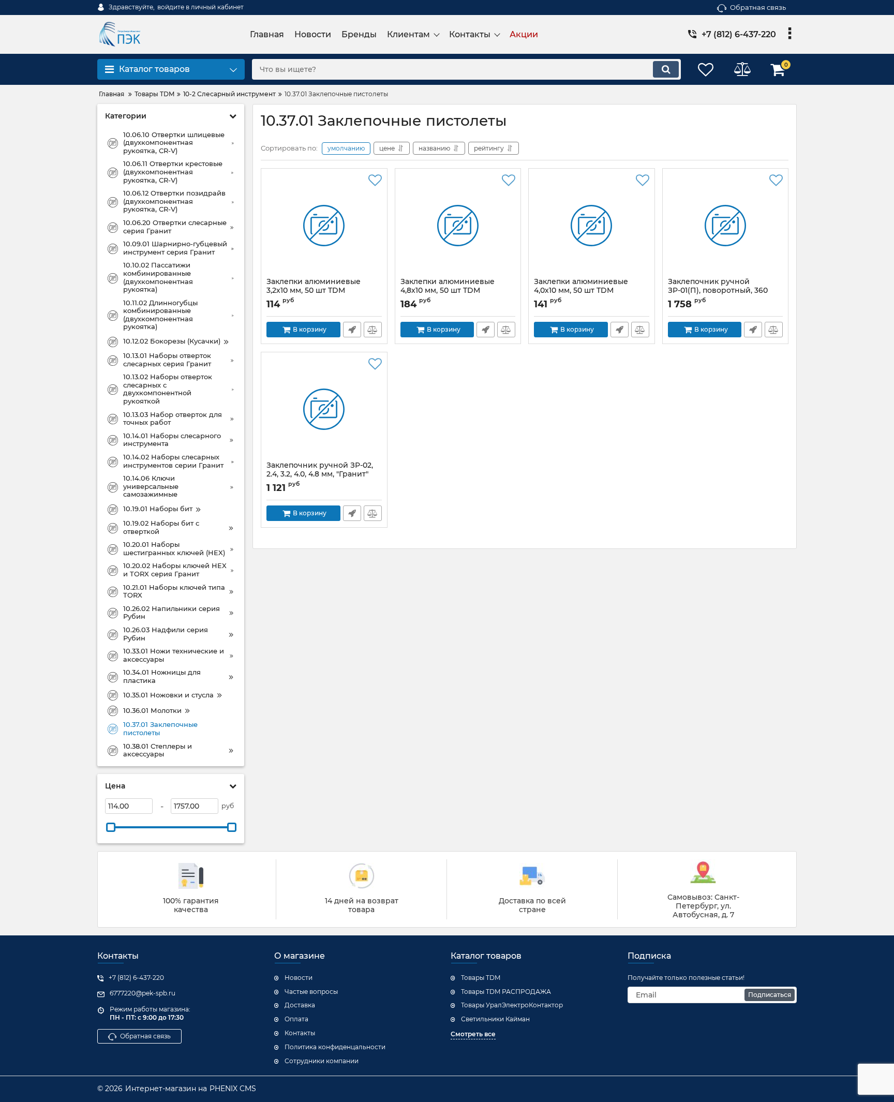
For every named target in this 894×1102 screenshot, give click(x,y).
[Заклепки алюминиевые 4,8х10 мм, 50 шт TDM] (458, 225)
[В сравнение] (373, 329)
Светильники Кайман (495, 1019)
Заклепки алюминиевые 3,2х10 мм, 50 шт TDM (313, 290)
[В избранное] (375, 180)
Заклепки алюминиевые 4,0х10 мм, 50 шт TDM (581, 290)
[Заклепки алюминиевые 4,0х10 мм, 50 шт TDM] (591, 225)
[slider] (110, 827)
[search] (666, 69)
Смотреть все (473, 1034)
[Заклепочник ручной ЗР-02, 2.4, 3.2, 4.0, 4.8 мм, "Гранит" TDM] (324, 409)
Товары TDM (480, 977)
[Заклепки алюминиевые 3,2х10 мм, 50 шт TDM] (324, 225)
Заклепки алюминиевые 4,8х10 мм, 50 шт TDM (447, 290)
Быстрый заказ (352, 329)
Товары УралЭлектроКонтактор (512, 1005)
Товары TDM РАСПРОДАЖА (506, 991)
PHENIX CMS (233, 1088)
